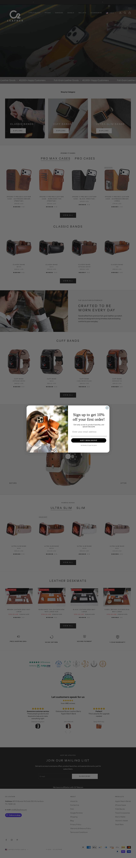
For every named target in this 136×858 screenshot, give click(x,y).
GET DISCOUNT (88, 440)
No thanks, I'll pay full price (89, 445)
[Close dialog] (107, 408)
